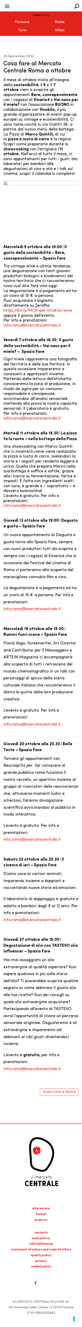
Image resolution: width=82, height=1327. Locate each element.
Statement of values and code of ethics (41, 1249)
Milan (59, 30)
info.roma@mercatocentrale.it (32, 326)
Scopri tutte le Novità (59, 1092)
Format (41, 1214)
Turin (22, 30)
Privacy (41, 1261)
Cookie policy (41, 1266)
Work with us (41, 1238)
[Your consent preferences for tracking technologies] (74, 1319)
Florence (22, 22)
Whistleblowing (41, 1244)
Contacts (41, 1232)
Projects (41, 1220)
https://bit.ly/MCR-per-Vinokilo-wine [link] (37, 311)
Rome (60, 22)
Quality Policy (41, 1255)
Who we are (41, 1208)
